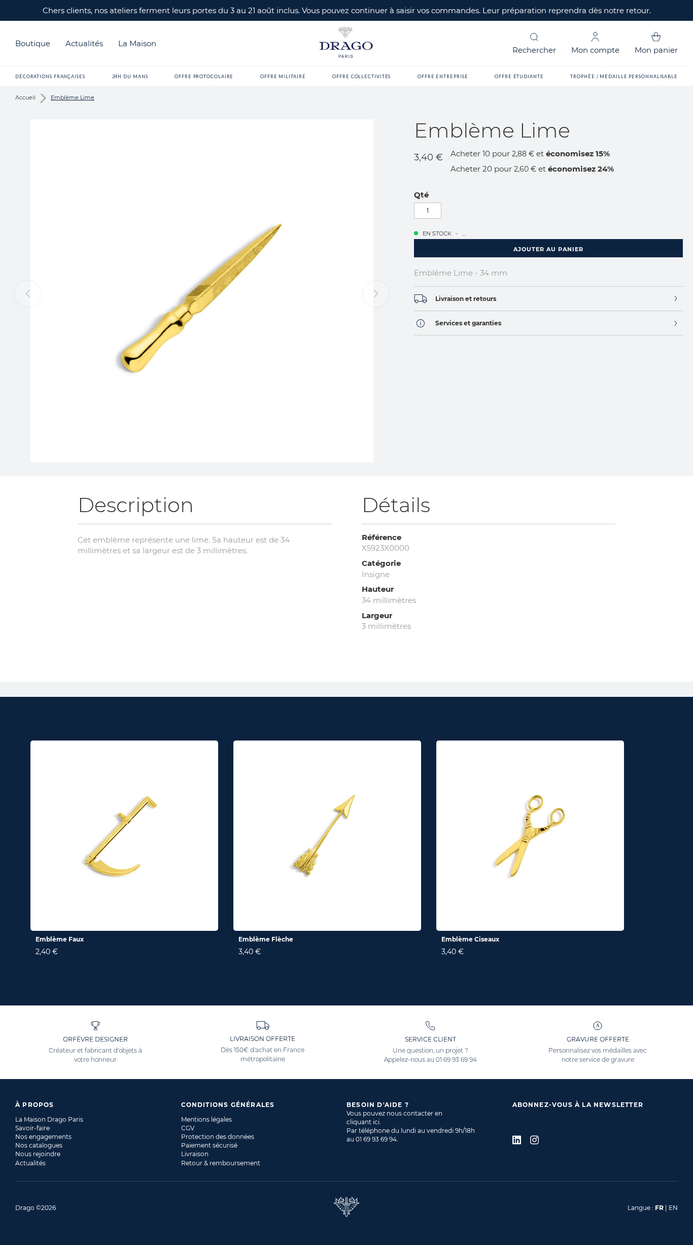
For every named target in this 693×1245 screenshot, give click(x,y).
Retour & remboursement (220, 1163)
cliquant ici (362, 1122)
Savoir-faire (32, 1128)
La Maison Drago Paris (49, 1119)
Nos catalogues (38, 1145)
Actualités (84, 43)
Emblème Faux (60, 939)
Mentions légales (206, 1119)
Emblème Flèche (265, 939)
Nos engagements (43, 1136)
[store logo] (346, 43)
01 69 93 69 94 (456, 1059)
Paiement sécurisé (209, 1145)
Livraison (195, 1154)
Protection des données (217, 1136)
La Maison (137, 43)
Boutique (32, 43)
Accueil (25, 97)
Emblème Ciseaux (470, 939)
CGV (187, 1128)
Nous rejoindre (37, 1154)
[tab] (548, 299)
